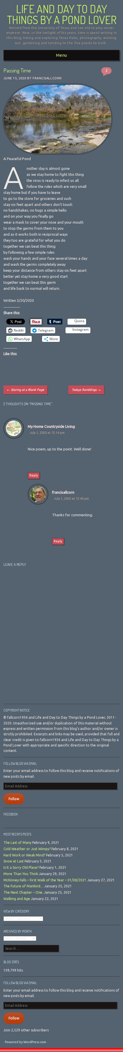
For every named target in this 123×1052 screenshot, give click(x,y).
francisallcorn (47, 78)
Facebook (10, 814)
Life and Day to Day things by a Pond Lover (61, 14)
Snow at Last (13, 861)
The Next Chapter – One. (23, 892)
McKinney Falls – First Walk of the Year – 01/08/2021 (44, 880)
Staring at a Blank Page (25, 389)
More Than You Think (20, 874)
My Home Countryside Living (51, 426)
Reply (33, 475)
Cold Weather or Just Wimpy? (27, 849)
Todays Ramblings (86, 389)
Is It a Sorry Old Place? (21, 867)
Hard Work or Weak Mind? (24, 855)
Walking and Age (16, 899)
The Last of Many (17, 842)
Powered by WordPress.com (25, 1042)
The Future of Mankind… (23, 886)
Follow (14, 799)
